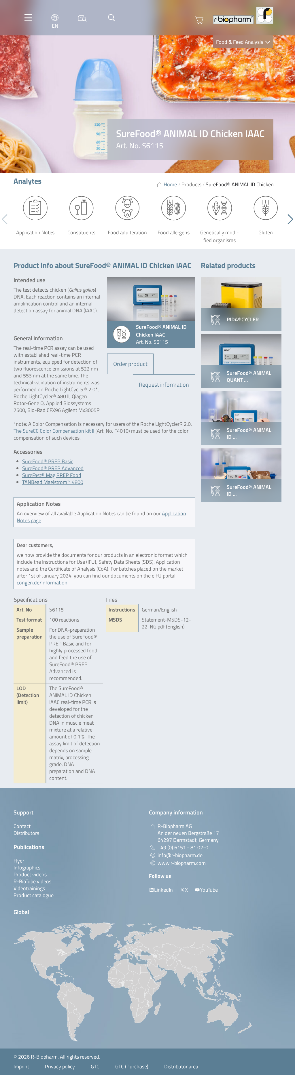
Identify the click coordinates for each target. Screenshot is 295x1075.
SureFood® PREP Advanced (53, 468)
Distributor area (181, 1066)
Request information (164, 384)
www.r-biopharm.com (182, 863)
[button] (288, 219)
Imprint (21, 1066)
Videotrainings (29, 888)
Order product (130, 363)
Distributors (26, 833)
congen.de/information (42, 582)
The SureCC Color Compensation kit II (54, 431)
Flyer (19, 861)
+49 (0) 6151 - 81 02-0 (183, 847)
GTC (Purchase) (131, 1066)
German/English (159, 610)
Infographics (27, 867)
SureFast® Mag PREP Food (51, 475)
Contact (22, 826)
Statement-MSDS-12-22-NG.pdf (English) (166, 623)
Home (170, 184)
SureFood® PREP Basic (47, 461)
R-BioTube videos (32, 881)
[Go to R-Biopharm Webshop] (199, 20)
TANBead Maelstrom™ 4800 (52, 482)
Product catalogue (34, 895)
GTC (95, 1066)
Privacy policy (60, 1066)
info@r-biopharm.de (180, 855)
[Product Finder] (82, 17)
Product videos (30, 874)
